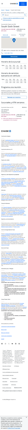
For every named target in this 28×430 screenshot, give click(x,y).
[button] (26, 417)
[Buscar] (25, 15)
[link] (2, 344)
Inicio (2, 10)
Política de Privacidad (14, 428)
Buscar (7, 10)
